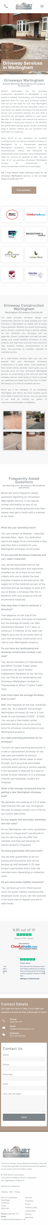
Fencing (28, 1214)
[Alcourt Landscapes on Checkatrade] (36, 214)
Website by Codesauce (10, 1186)
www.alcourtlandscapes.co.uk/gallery (18, 402)
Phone (6, 1064)
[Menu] (42, 6)
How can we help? (12, 1094)
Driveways (29, 1201)
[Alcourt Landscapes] (24, 6)
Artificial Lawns (31, 1207)
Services (28, 1197)
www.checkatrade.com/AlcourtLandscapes (20, 166)
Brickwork (29, 1217)
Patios (27, 1204)
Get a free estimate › (18, 1036)
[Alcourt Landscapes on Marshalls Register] (12, 274)
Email (5, 1084)
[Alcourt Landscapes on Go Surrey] (12, 234)
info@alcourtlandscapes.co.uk (22, 1029)
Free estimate (24, 190)
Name (6, 1055)
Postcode (7, 1074)
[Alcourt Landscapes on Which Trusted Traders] (12, 214)
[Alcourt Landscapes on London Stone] (36, 254)
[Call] (6, 6)
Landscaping (30, 1211)
